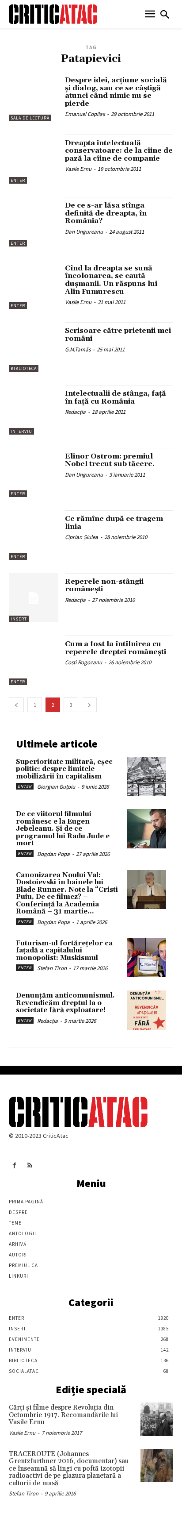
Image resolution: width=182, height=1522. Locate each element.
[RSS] (29, 1165)
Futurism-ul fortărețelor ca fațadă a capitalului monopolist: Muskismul (64, 950)
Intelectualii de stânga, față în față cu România (115, 397)
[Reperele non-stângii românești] (33, 598)
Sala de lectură (30, 118)
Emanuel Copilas (85, 114)
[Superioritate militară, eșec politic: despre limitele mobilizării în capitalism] (146, 776)
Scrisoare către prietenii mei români (118, 334)
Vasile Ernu (78, 169)
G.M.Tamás (78, 349)
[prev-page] (16, 704)
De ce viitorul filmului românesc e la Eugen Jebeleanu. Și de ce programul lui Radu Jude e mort (63, 829)
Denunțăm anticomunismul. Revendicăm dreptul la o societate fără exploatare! (65, 1002)
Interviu (21, 431)
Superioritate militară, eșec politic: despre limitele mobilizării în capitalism (64, 769)
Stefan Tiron (52, 968)
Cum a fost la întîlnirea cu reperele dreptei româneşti (115, 648)
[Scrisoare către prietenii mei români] (33, 347)
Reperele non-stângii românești (104, 585)
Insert (19, 619)
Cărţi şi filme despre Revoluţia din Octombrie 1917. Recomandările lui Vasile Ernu (63, 1414)
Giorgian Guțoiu (56, 786)
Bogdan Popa (53, 854)
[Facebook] (14, 1165)
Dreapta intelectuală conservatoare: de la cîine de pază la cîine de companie (119, 151)
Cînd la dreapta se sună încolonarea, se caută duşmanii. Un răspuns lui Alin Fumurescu (111, 280)
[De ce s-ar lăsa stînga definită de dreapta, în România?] (33, 222)
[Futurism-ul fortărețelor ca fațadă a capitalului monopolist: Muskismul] (146, 957)
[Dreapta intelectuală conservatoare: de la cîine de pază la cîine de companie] (33, 159)
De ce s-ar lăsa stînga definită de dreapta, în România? (106, 213)
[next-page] (89, 704)
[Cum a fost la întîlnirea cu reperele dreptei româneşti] (33, 660)
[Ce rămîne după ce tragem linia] (33, 535)
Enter (18, 180)
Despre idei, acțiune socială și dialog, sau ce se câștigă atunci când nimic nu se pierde (116, 92)
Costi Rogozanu (83, 662)
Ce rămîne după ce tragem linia (114, 522)
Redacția (75, 412)
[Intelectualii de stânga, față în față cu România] (33, 410)
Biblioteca (24, 368)
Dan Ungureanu (84, 231)
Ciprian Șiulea (81, 537)
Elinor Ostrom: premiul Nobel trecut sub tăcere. (110, 460)
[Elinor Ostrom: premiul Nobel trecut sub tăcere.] (33, 472)
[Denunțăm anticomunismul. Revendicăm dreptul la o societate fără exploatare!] (146, 1009)
